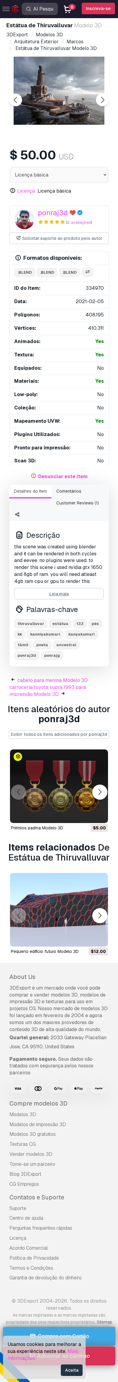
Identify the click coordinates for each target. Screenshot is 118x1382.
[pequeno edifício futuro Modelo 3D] (59, 910)
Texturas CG (22, 1144)
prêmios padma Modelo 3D (37, 828)
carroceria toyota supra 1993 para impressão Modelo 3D (47, 690)
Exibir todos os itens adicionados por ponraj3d (59, 734)
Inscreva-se (98, 8)
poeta (42, 644)
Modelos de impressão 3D (37, 1124)
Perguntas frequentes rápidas (40, 1228)
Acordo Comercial (28, 1248)
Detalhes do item (30, 491)
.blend (25, 272)
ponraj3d (53, 212)
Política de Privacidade (34, 1258)
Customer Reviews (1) (77, 503)
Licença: (26, 191)
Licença (17, 1238)
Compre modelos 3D (38, 1103)
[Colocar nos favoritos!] (99, 814)
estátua (60, 623)
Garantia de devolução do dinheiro (45, 1278)
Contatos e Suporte (36, 1197)
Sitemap (104, 1322)
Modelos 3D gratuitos (32, 1134)
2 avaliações (79, 222)
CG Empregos (24, 1184)
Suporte (17, 1208)
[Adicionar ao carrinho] (86, 814)
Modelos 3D (22, 1114)
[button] (99, 792)
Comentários (68, 491)
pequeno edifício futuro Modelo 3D (45, 951)
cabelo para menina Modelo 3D (52, 680)
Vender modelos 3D (30, 1154)
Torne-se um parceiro (32, 1164)
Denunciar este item (63, 476)
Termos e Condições (31, 1268)
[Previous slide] (15, 100)
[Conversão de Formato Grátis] (87, 272)
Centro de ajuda (26, 1218)
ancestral (66, 644)
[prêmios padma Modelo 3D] (59, 786)
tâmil (23, 644)
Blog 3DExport (25, 1174)
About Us (22, 977)
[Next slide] (102, 100)
